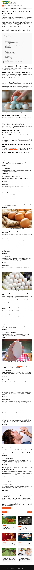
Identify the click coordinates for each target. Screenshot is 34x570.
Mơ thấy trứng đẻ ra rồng (9, 57)
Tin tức (21, 5)
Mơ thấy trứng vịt (8, 46)
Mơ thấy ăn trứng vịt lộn (8, 48)
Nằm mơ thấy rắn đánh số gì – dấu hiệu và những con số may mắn (24, 559)
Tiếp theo (28, 511)
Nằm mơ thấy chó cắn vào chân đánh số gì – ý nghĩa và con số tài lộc (9, 559)
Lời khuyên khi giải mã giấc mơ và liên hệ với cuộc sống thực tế (12, 61)
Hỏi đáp (12, 5)
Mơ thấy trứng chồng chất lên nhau (10, 60)
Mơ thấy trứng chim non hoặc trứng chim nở (11, 53)
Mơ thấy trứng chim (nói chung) (9, 51)
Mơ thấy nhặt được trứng (9, 58)
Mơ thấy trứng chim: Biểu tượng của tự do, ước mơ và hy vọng (12, 50)
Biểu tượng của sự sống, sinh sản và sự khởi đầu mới (11, 36)
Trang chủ (5, 5)
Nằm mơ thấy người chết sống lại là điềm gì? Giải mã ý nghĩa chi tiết (24, 528)
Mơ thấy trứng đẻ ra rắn (8, 56)
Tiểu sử (18, 5)
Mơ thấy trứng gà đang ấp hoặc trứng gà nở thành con (12, 42)
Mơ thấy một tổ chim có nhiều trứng (10, 52)
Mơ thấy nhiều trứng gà (8, 41)
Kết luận (4, 62)
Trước (5, 511)
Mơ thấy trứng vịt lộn (8, 47)
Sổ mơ (15, 5)
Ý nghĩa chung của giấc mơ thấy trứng (8, 35)
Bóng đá (9, 5)
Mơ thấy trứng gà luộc (8, 43)
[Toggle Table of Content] (30, 34)
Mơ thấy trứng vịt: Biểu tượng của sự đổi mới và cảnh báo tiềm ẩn (13, 45)
